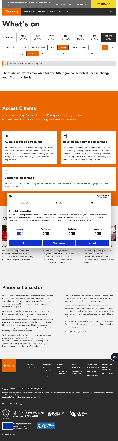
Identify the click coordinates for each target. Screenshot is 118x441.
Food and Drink (46, 12)
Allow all (92, 243)
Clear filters (91, 54)
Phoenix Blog (93, 368)
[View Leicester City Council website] (6, 413)
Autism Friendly (38, 47)
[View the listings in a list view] (112, 47)
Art (60, 12)
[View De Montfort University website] (56, 413)
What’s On (29, 12)
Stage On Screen (79, 47)
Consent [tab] (24, 203)
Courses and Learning (14, 54)
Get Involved (92, 375)
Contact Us (107, 364)
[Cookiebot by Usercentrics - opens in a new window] (99, 196)
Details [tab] (59, 203)
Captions (32, 54)
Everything (9, 47)
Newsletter (81, 4)
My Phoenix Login (64, 4)
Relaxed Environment (71, 54)
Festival (63, 47)
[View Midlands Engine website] (46, 426)
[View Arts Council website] (28, 413)
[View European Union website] (17, 426)
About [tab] (93, 203)
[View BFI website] (79, 413)
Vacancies (91, 371)
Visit (68, 12)
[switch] (46, 233)
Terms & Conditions (107, 369)
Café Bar (76, 368)
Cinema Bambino (49, 54)
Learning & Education (77, 372)
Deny (25, 243)
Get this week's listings (103, 4)
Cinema (23, 47)
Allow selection (59, 243)
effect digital (11, 434)
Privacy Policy (108, 373)
